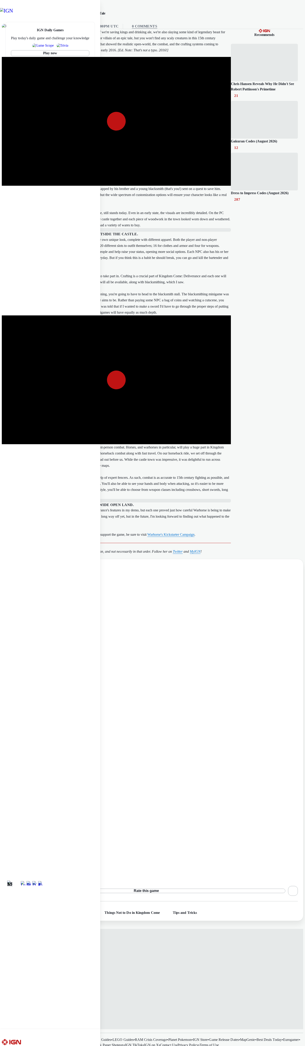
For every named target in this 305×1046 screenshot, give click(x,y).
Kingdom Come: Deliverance (29, 865)
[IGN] (10, 10)
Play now (50, 53)
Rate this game (146, 891)
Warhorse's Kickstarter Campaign (170, 534)
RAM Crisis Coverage (151, 1040)
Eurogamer (291, 1040)
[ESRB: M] (10, 883)
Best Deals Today (269, 1040)
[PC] (34, 883)
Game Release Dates (223, 1040)
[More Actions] (293, 891)
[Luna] (23, 883)
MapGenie (247, 1040)
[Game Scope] (43, 46)
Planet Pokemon (180, 1040)
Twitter (178, 551)
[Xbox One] (29, 883)
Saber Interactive (27, 871)
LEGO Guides (123, 1040)
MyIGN (195, 551)
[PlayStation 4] (40, 883)
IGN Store (200, 1040)
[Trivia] (62, 46)
